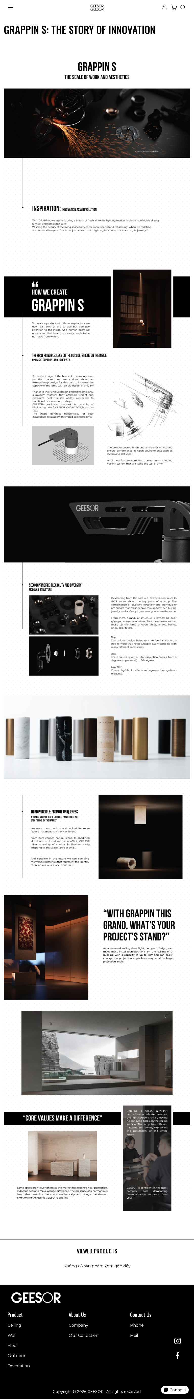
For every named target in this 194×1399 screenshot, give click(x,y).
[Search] (182, 7)
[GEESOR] (97, 7)
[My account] (164, 6)
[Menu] (11, 7)
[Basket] (174, 7)
